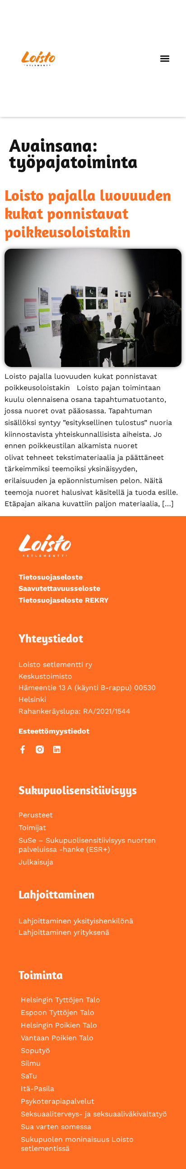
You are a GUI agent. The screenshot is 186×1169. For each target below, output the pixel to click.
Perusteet (36, 815)
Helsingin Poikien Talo (59, 1025)
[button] (164, 58)
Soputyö (35, 1050)
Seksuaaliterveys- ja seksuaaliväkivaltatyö (94, 1114)
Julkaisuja (36, 862)
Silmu (31, 1063)
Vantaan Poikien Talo (57, 1038)
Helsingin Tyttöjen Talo (60, 999)
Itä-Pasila (37, 1088)
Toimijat (32, 827)
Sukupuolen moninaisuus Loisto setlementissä (77, 1144)
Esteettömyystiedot (54, 731)
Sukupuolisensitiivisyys (78, 790)
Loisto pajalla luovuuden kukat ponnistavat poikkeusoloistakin (88, 213)
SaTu (29, 1076)
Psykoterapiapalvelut (57, 1101)
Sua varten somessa (56, 1126)
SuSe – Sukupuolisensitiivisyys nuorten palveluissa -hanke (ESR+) (87, 845)
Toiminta (41, 974)
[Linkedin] (57, 749)
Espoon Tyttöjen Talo (57, 1012)
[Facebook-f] (23, 749)
